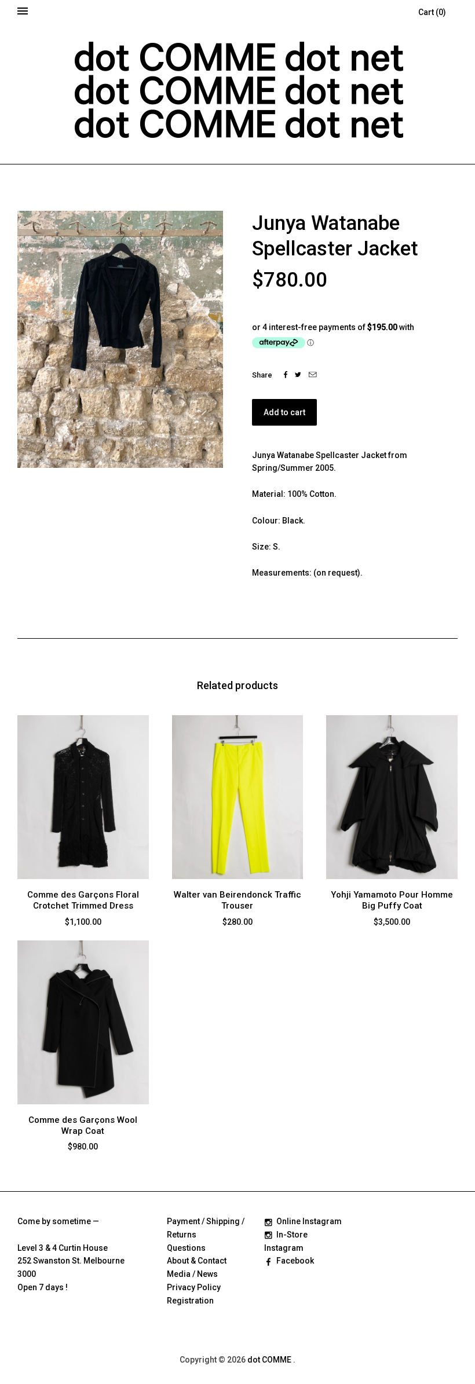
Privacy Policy (194, 1287)
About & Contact (196, 1260)
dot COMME (270, 1359)
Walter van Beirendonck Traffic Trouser (237, 900)
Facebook (295, 1260)
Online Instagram (309, 1221)
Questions (186, 1248)
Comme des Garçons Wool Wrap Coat (82, 1125)
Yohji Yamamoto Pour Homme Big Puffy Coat (392, 900)
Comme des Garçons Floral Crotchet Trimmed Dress (83, 900)
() (432, 12)
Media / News (192, 1274)
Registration (190, 1300)
